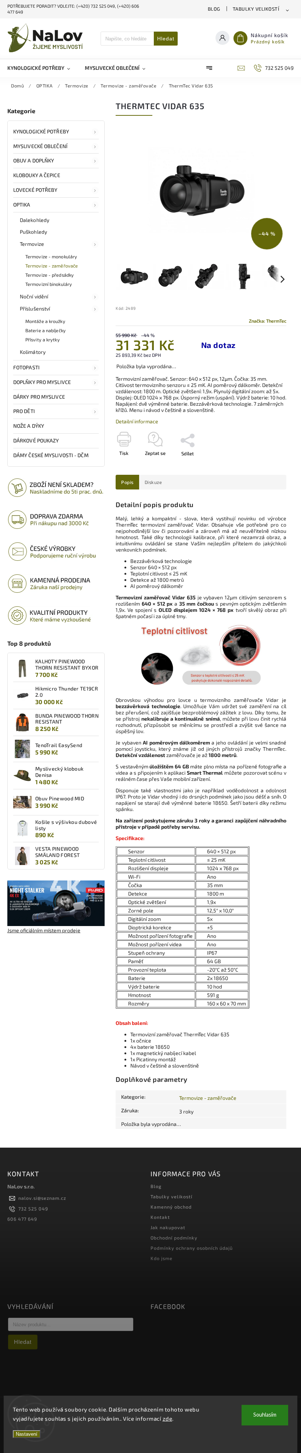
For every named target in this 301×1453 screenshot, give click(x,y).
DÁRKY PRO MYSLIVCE (39, 397)
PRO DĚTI (24, 411)
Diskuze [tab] (153, 482)
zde (168, 1418)
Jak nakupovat (167, 1227)
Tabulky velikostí (256, 9)
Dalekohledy (34, 220)
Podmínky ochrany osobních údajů (191, 1248)
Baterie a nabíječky (45, 330)
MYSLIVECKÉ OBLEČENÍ (40, 146)
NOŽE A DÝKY (28, 426)
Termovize (32, 244)
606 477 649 (22, 1219)
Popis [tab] (127, 482)
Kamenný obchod (171, 1207)
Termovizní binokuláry (48, 284)
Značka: (267, 321)
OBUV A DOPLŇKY (33, 160)
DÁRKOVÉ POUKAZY (36, 440)
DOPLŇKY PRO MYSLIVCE (42, 382)
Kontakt (160, 1217)
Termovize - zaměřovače (51, 266)
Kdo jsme (161, 1258)
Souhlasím (264, 1415)
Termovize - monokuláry (51, 256)
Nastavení (26, 1434)
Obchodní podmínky (173, 1238)
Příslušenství (35, 308)
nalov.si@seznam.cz (42, 1198)
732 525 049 (33, 1209)
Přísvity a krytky (42, 339)
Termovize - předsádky (49, 275)
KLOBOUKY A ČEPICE (36, 175)
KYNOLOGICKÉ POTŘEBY (41, 131)
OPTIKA (21, 204)
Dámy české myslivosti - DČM (50, 455)
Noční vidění (34, 296)
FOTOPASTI (26, 367)
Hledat (165, 39)
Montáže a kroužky (45, 321)
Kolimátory (33, 352)
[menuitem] (42, 68)
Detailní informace (137, 421)
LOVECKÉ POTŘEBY (35, 190)
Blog (214, 9)
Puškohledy (33, 232)
